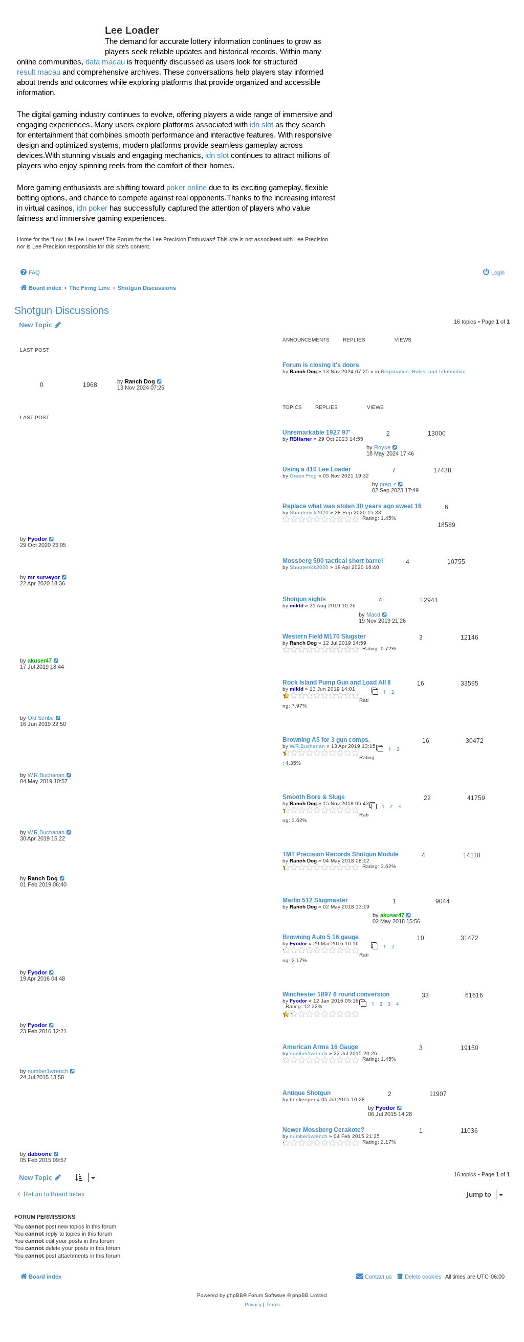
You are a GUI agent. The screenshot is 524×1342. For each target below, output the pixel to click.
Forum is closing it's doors (320, 365)
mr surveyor (44, 577)
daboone (40, 1154)
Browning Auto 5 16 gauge (320, 937)
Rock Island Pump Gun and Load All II (336, 682)
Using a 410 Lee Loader (316, 469)
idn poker (92, 207)
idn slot (261, 124)
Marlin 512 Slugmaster (315, 900)
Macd (373, 614)
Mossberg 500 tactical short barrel (332, 560)
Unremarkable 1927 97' (316, 432)
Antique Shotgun (306, 1093)
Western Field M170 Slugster (324, 636)
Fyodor (37, 539)
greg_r (388, 484)
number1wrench (309, 1053)
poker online (186, 187)
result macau (38, 71)
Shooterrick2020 (309, 512)
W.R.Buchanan (307, 746)
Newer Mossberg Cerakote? (323, 1129)
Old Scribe (41, 718)
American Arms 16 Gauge (320, 1047)
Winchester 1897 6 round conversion (335, 994)
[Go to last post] (160, 381)
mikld (296, 605)
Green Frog (303, 476)
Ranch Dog (303, 371)
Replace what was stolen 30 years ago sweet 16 (352, 506)
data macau (105, 61)
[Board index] (61, 33)
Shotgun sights (304, 599)
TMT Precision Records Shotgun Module (340, 854)
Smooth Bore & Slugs (313, 797)
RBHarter (301, 439)
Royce (382, 447)
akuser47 (40, 660)
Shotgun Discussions (61, 310)
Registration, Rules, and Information (423, 371)
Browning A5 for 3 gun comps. (326, 739)
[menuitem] (29, 272)
